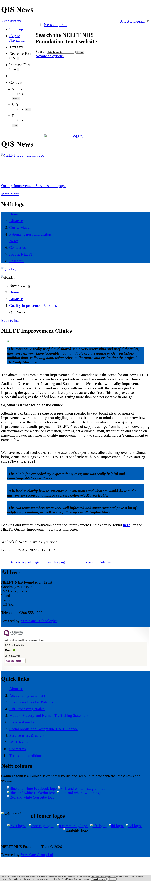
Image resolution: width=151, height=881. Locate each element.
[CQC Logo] (13, 635)
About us (16, 299)
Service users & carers (26, 735)
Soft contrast (18, 107)
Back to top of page (24, 562)
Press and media (22, 722)
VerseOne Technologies (39, 621)
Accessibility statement (27, 695)
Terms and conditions (25, 755)
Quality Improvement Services (33, 305)
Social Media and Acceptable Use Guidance (43, 729)
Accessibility (11, 21)
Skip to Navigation (17, 38)
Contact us (17, 749)
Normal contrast (18, 91)
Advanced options (50, 56)
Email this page (83, 562)
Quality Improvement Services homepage (33, 186)
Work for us (18, 742)
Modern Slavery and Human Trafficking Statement (48, 715)
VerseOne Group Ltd (37, 855)
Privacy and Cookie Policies (31, 702)
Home (14, 292)
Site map (16, 29)
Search (41, 51)
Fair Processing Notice (27, 709)
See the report (13, 660)
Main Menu (10, 194)
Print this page (55, 562)
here (126, 525)
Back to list (10, 320)
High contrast (18, 118)
